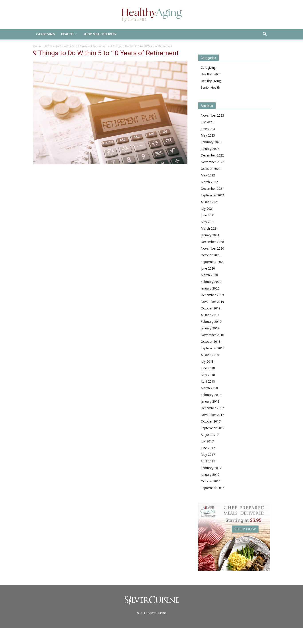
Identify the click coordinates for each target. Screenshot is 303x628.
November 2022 (212, 162)
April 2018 (208, 381)
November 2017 (212, 415)
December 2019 (212, 295)
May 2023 (208, 135)
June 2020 (208, 268)
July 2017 (207, 441)
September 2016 (212, 488)
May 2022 (208, 175)
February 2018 (211, 395)
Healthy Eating (211, 74)
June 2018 (208, 368)
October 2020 (210, 255)
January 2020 (210, 288)
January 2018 (210, 401)
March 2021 (209, 228)
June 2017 (208, 448)
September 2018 (212, 348)
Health (67, 34)
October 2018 (210, 341)
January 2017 (210, 474)
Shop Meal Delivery (99, 34)
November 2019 (212, 301)
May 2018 (208, 375)
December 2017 (212, 408)
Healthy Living (211, 81)
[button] (264, 34)
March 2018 (209, 388)
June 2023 (208, 129)
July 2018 (207, 361)
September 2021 (212, 195)
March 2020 (209, 275)
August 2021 (210, 202)
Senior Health (210, 87)
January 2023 (210, 149)
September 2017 (212, 428)
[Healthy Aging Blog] (151, 15)
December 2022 (212, 155)
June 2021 (208, 215)
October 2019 (210, 308)
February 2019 (211, 321)
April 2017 (208, 461)
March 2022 (209, 182)
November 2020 (212, 248)
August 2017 (210, 434)
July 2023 (207, 122)
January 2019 (210, 328)
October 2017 (210, 421)
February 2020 (211, 282)
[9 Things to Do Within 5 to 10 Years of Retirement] (110, 163)
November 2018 (212, 335)
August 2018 (210, 355)
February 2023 (211, 142)
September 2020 (212, 262)
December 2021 (212, 188)
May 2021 (208, 222)
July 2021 (207, 208)
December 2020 (212, 242)
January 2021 (210, 235)
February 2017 (211, 468)
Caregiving (45, 34)
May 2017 (208, 454)
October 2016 (210, 481)
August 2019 (210, 315)
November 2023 (212, 115)
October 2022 (210, 168)
